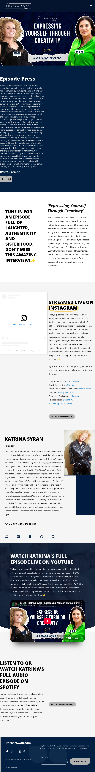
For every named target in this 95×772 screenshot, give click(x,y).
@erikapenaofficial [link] (65, 392)
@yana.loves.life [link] (84, 388)
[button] (91, 6)
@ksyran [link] (70, 385)
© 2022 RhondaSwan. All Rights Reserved (19, 759)
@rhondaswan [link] (72, 381)
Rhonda (18, 743)
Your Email (44, 757)
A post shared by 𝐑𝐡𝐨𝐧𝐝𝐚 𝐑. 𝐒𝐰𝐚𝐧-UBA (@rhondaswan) (23, 351)
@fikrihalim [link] (68, 400)
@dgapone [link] (76, 396)
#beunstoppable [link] (56, 403)
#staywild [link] (68, 403)
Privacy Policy (11, 767)
